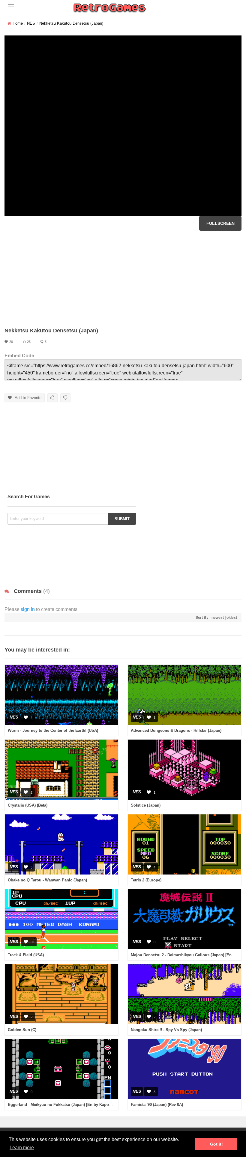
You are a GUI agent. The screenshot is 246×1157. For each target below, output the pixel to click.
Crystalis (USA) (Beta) (27, 805)
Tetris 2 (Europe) (146, 880)
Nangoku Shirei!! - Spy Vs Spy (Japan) (166, 1029)
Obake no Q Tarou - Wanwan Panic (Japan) (47, 880)
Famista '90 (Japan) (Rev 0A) (157, 1104)
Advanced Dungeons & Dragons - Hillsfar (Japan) (176, 730)
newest (218, 617)
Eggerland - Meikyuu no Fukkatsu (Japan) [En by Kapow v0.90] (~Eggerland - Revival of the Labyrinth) (102, 1104)
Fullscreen (220, 223)
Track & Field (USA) (26, 955)
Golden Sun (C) (22, 1029)
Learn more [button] (22, 1147)
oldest (231, 617)
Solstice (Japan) (145, 805)
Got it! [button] (216, 1144)
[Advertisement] (123, 279)
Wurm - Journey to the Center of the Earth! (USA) (53, 730)
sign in (28, 609)
